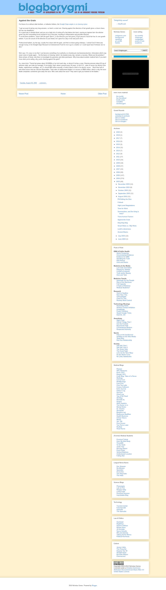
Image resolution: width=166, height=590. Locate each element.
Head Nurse (121, 429)
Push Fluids (121, 450)
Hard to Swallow (122, 293)
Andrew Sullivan (122, 525)
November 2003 (124, 187)
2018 (118, 135)
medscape (139, 37)
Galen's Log (121, 391)
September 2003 (124, 193)
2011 (118, 157)
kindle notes (120, 100)
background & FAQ (122, 114)
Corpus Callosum (123, 387)
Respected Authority (124, 329)
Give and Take (122, 275)
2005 (118, 175)
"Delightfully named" (121, 20)
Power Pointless (122, 311)
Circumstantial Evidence (125, 255)
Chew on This (121, 298)
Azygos (119, 401)
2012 (118, 154)
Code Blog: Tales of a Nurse (127, 376)
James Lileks (121, 547)
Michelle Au (121, 400)
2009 (118, 163)
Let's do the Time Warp (125, 353)
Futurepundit (121, 508)
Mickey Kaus (121, 527)
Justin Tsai (120, 447)
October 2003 (123, 190)
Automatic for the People (125, 280)
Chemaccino (121, 556)
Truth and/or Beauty (124, 273)
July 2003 (121, 236)
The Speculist (121, 511)
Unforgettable (121, 297)
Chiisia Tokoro (122, 418)
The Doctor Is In (122, 405)
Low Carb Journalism (124, 268)
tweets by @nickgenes (122, 56)
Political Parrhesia (123, 536)
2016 (118, 141)
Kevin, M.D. (121, 372)
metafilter (119, 102)
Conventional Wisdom (124, 327)
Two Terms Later (123, 425)
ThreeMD (120, 443)
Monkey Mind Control (124, 300)
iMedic (119, 420)
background (119, 37)
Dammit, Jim (121, 315)
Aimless (119, 307)
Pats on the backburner (125, 335)
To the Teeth (121, 445)
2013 (118, 150)
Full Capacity (121, 284)
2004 (118, 178)
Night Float (120, 320)
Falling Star (121, 456)
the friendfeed (121, 98)
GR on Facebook (121, 119)
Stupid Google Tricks (124, 313)
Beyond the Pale (122, 326)
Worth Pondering (123, 253)
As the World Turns (123, 355)
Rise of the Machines (124, 282)
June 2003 (122, 239)
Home (63, 94)
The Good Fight (122, 351)
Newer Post (23, 94)
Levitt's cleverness (124, 229)
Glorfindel (120, 522)
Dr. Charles (121, 409)
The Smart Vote (122, 349)
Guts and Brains (122, 262)
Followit (120, 202)
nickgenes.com (120, 35)
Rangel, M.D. (121, 374)
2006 (118, 172)
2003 (118, 181)
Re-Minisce (121, 468)
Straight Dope (121, 553)
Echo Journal (121, 389)
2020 (118, 132)
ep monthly (139, 35)
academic (138, 43)
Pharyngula (121, 486)
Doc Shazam (121, 466)
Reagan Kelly (121, 490)
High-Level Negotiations (126, 205)
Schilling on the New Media (126, 336)
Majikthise (120, 524)
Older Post (102, 94)
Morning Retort (122, 448)
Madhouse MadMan (124, 414)
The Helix (120, 475)
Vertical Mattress (122, 452)
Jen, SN (119, 421)
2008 (118, 166)
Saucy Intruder (122, 531)
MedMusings (121, 381)
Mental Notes (121, 407)
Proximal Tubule (122, 439)
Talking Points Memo (124, 535)
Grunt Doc (120, 472)
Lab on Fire (121, 488)
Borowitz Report (122, 554)
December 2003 (124, 184)
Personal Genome (123, 493)
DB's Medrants (122, 371)
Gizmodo (120, 509)
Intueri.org (120, 394)
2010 (118, 160)
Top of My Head (122, 396)
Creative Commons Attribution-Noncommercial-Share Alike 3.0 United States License (129, 569)
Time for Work (123, 208)
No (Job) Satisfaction (124, 356)
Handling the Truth (123, 259)
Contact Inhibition (129, 307)
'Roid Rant (120, 338)
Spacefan (120, 470)
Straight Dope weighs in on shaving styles (73, 24)
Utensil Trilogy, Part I (124, 322)
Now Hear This (122, 295)
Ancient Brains (123, 232)
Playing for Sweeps (123, 269)
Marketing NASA (122, 306)
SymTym (120, 392)
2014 (118, 147)
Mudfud (119, 427)
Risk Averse (121, 260)
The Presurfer (121, 549)
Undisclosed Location (124, 454)
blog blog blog (123, 223)
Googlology (121, 309)
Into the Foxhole (122, 324)
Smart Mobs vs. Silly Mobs (127, 226)
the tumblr (120, 96)
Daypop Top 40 (122, 551)
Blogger (94, 585)
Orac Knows (121, 423)
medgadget (139, 39)
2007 (118, 169)
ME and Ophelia (122, 533)
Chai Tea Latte (122, 385)
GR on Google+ (120, 121)
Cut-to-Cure (121, 380)
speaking (118, 39)
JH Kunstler (121, 529)
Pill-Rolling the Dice (124, 199)
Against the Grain (124, 220)
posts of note (139, 41)
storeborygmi (121, 103)
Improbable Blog (122, 495)
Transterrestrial (122, 506)
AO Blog (119, 398)
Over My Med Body (123, 441)
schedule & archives (122, 116)
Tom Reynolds (122, 474)
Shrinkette (120, 410)
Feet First (120, 383)
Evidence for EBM (123, 257)
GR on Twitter (120, 118)
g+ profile (118, 41)
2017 (118, 138)
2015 (118, 144)
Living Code (121, 491)
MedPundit (122, 24)
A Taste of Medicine (123, 286)
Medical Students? (123, 287)
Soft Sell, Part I (122, 345)
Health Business (122, 416)
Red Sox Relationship (124, 340)
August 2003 (123, 196)
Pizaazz (119, 369)
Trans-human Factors (125, 216)
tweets (117, 43)
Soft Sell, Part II (122, 347)
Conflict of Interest (123, 271)
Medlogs (120, 378)
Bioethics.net (121, 412)
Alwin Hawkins (122, 403)
